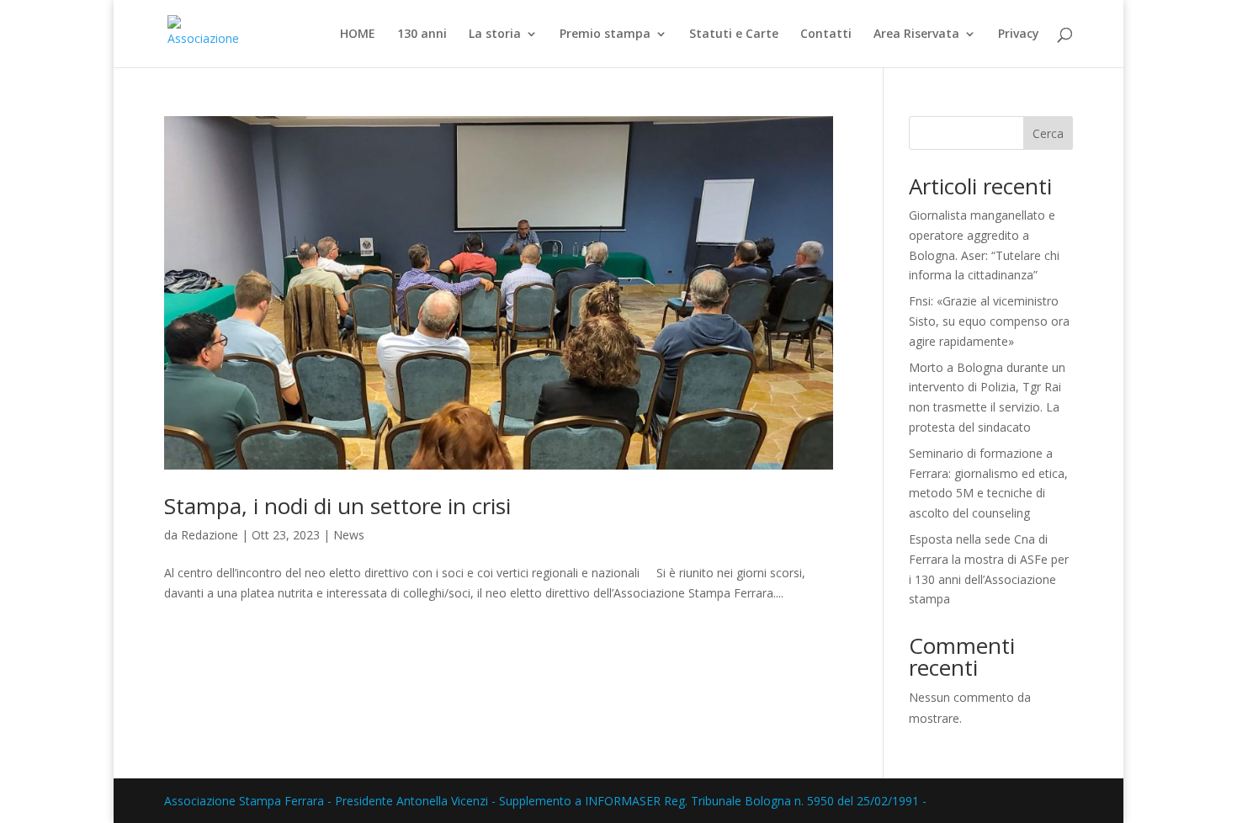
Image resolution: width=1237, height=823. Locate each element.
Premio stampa (605, 34)
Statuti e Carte (733, 34)
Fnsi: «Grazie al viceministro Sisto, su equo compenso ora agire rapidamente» (989, 321)
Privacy (1018, 34)
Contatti (826, 34)
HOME (357, 34)
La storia (495, 34)
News (348, 535)
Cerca (1048, 133)
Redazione (209, 535)
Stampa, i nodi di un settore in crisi (337, 506)
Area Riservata (916, 34)
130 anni (422, 34)
